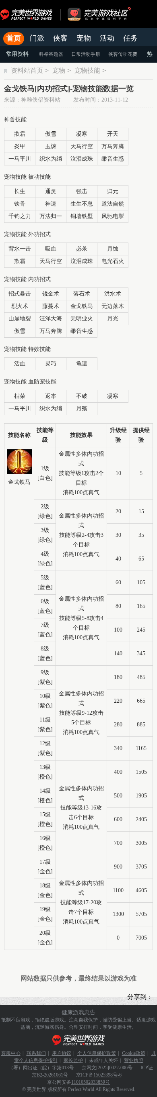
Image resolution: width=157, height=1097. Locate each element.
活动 (107, 38)
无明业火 (81, 319)
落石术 (81, 294)
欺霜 (19, 134)
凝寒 (81, 134)
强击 (81, 191)
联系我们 (36, 1053)
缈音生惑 (112, 159)
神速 (50, 204)
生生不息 (81, 204)
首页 (13, 38)
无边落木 (112, 306)
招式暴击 (19, 294)
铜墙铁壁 (81, 216)
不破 (81, 396)
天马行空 (81, 146)
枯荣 (19, 396)
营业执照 (133, 1060)
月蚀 (112, 249)
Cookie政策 (133, 1053)
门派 (37, 38)
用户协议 (61, 1053)
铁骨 (19, 204)
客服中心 (11, 1053)
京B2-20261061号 (50, 1075)
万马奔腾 (112, 146)
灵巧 (50, 364)
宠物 (83, 38)
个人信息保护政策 (96, 1053)
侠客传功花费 (122, 54)
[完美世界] (78, 1040)
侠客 (60, 38)
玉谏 (50, 146)
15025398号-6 (107, 1075)
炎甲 (19, 146)
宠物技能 (87, 70)
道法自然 (112, 204)
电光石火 (112, 261)
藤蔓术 (50, 306)
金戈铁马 (81, 306)
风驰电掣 (112, 216)
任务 (130, 38)
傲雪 (50, 134)
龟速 (81, 364)
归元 (112, 191)
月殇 (81, 409)
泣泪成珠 (81, 159)
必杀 (81, 249)
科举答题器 (51, 54)
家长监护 (73, 1060)
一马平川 (19, 159)
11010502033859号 (90, 1082)
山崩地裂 (19, 319)
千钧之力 (19, 216)
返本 (50, 396)
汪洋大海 (50, 319)
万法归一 (50, 216)
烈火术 (19, 306)
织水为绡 (50, 159)
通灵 (50, 191)
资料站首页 (27, 70)
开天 (112, 134)
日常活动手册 (85, 54)
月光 (112, 319)
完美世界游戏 (28, 14)
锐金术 (50, 294)
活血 (19, 364)
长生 (19, 191)
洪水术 (112, 294)
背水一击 (19, 249)
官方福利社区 (107, 14)
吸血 (50, 249)
